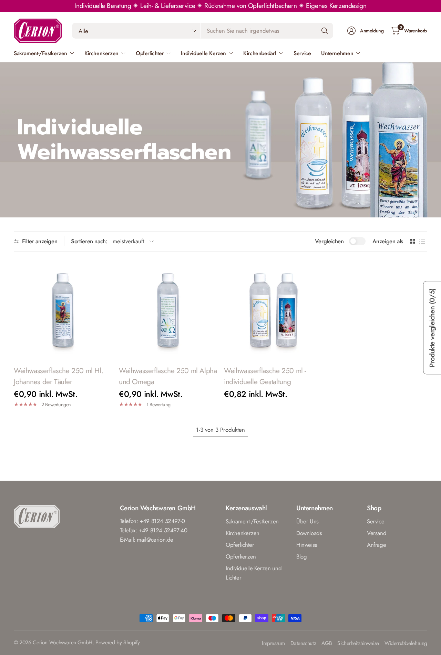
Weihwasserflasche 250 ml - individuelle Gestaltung (265, 376)
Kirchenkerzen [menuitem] (101, 53)
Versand (376, 533)
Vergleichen (329, 241)
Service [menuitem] (302, 53)
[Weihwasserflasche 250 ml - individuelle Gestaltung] (273, 309)
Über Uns (307, 521)
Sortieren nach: (89, 241)
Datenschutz (303, 643)
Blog (301, 556)
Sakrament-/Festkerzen (252, 521)
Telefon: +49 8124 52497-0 (152, 521)
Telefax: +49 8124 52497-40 (153, 530)
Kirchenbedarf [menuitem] (259, 53)
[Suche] (324, 31)
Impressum (273, 643)
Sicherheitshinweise (358, 643)
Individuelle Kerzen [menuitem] (203, 53)
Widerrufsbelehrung (405, 643)
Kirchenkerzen (242, 533)
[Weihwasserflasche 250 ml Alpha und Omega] (168, 309)
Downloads (309, 533)
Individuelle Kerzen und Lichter (253, 573)
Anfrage (376, 545)
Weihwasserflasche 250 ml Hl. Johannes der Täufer (58, 376)
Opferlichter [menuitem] (150, 53)
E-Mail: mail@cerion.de (147, 539)
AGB (326, 643)
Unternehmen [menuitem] (337, 53)
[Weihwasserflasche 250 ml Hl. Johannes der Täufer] (63, 309)
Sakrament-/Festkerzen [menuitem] (40, 53)
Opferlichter (240, 545)
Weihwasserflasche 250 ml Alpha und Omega (168, 376)
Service (375, 521)
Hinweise (307, 545)
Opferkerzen (241, 556)
